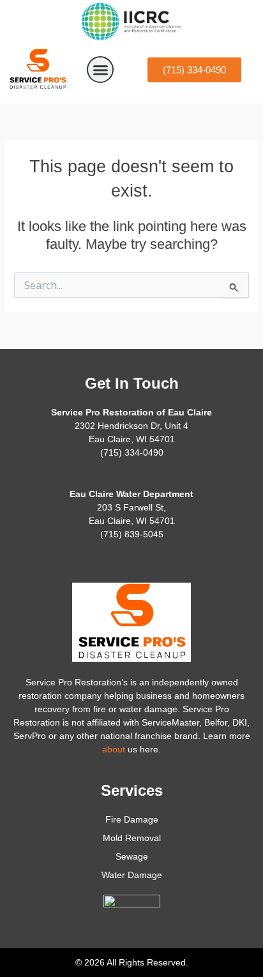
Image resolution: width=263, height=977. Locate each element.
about (113, 749)
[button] (100, 69)
